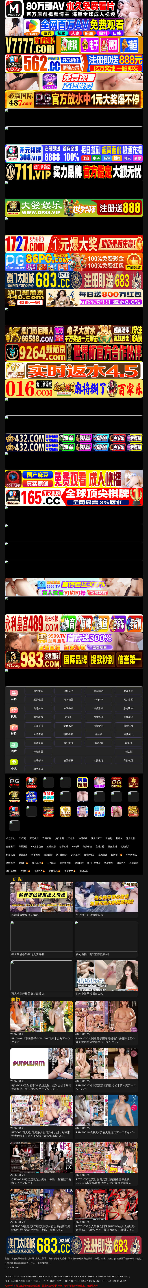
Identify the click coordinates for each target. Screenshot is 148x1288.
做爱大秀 (121, 862)
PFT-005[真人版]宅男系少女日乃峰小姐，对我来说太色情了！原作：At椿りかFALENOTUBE (40, 1133)
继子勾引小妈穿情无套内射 (27, 954)
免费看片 (108, 862)
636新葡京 (131, 854)
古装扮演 (38, 725)
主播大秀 (100, 846)
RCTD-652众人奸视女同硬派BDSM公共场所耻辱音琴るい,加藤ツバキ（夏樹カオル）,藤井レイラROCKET (105, 1229)
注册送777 (96, 838)
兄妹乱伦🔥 (54, 870)
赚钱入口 (84, 870)
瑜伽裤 (98, 734)
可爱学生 (98, 725)
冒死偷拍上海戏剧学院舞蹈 (92, 954)
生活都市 (38, 760)
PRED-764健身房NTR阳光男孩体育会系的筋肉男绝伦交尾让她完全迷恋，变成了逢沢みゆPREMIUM (40, 1229)
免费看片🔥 (117, 854)
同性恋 (128, 751)
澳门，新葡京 (94, 862)
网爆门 (128, 743)
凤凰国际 (23, 846)
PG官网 (22, 838)
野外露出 (128, 716)
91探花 (68, 716)
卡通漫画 (38, 743)
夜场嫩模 (35, 854)
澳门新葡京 (61, 854)
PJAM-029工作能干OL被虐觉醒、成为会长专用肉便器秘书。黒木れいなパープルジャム (41, 1086)
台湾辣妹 (38, 708)
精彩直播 (63, 846)
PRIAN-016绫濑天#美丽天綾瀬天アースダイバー (105, 1132)
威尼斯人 (10, 838)
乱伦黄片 (125, 846)
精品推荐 (38, 691)
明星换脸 (68, 734)
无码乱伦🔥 (38, 862)
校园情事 (68, 760)
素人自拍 (128, 699)
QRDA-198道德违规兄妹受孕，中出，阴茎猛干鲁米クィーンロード (41, 1180)
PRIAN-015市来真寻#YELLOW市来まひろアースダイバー (41, 1040)
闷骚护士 (128, 734)
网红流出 (98, 716)
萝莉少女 (128, 691)
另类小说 (38, 768)
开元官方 (51, 862)
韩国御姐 (68, 708)
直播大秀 (133, 862)
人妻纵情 (98, 760)
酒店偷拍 (87, 846)
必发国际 (48, 854)
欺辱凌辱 (38, 716)
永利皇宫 (103, 854)
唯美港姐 (98, 708)
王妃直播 (112, 846)
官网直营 (46, 838)
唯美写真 (98, 743)
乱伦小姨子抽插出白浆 (89, 993)
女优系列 (68, 725)
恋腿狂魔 (128, 725)
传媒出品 (38, 751)
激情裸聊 (10, 862)
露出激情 (68, 743)
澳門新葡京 (89, 854)
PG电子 (71, 838)
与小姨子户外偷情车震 (89, 914)
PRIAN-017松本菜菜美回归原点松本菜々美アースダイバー (106, 1086)
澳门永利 (59, 838)
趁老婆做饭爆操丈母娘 (25, 914)
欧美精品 (98, 691)
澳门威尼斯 (11, 870)
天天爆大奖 (65, 862)
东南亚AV (128, 708)
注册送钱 (83, 838)
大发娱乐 (75, 854)
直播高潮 (51, 846)
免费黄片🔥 (70, 870)
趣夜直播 (23, 854)
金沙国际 (79, 862)
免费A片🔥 (39, 870)
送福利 (108, 838)
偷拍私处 (10, 854)
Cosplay (98, 699)
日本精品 (68, 699)
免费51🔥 (24, 862)
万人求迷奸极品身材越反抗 (27, 993)
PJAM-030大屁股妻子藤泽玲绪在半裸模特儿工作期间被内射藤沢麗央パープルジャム (105, 1040)
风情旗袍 (38, 734)
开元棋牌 (34, 838)
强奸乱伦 (68, 691)
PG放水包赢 (37, 846)
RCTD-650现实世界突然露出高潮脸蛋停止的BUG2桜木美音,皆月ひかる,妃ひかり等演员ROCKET (102, 1182)
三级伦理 (38, 699)
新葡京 (119, 838)
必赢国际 (10, 846)
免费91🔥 (26, 870)
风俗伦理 (128, 760)
